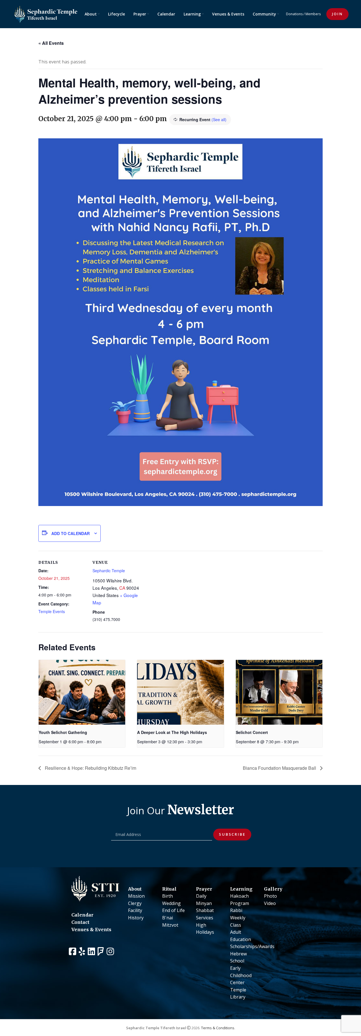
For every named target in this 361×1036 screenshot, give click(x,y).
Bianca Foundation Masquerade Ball (280, 768)
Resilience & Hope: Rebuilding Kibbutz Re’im (90, 768)
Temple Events (51, 611)
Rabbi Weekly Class (237, 917)
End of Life (173, 910)
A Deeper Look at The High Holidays (172, 732)
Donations (294, 14)
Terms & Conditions (217, 1027)
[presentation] (82, 692)
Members (313, 14)
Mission (136, 896)
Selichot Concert (252, 732)
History (136, 918)
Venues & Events (91, 929)
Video (270, 903)
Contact (80, 922)
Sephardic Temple (109, 570)
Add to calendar (70, 533)
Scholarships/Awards (252, 946)
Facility (135, 910)
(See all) (219, 119)
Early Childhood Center (241, 975)
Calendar (82, 915)
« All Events (51, 43)
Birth (167, 896)
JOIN (337, 13)
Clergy (135, 903)
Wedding (171, 903)
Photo (270, 896)
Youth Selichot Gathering (63, 732)
